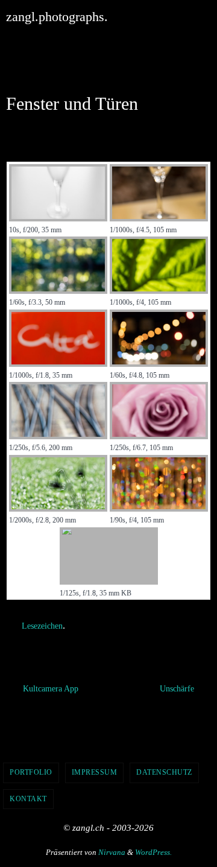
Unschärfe (178, 685)
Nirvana (111, 849)
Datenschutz (164, 769)
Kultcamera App (49, 685)
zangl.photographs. (57, 16)
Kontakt (28, 796)
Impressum (95, 769)
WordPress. (153, 849)
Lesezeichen (42, 624)
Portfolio (31, 769)
